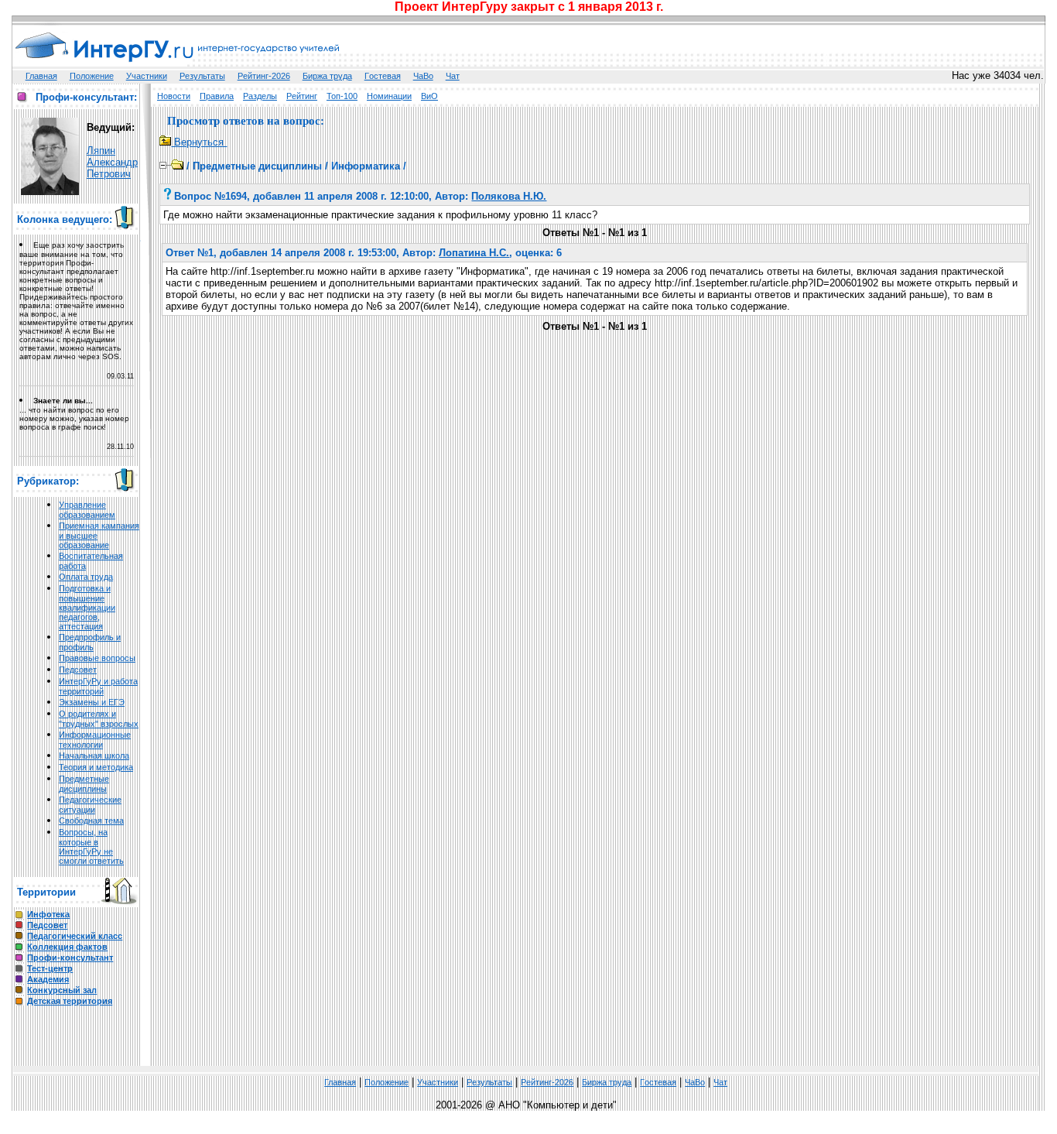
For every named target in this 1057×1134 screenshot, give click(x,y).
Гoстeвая (382, 76)
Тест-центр (50, 968)
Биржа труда (327, 76)
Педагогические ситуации (90, 804)
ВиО (429, 96)
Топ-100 (342, 96)
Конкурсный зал (62, 990)
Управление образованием (87, 509)
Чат (453, 76)
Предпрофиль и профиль (90, 642)
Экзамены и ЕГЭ (92, 702)
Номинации (389, 96)
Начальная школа (94, 755)
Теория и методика (96, 767)
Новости (173, 96)
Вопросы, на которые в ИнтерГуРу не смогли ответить (91, 846)
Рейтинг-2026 (264, 76)
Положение (92, 76)
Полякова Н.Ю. (508, 196)
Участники (146, 76)
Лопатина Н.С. (474, 253)
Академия (48, 979)
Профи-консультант (70, 957)
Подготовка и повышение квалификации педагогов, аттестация (87, 607)
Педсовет (78, 669)
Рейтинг (301, 96)
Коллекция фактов (67, 946)
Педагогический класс (74, 935)
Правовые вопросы (97, 658)
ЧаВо (423, 76)
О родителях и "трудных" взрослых (99, 718)
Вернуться (199, 142)
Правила (217, 96)
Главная (41, 76)
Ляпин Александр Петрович (112, 162)
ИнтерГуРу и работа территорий (98, 686)
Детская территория (69, 1001)
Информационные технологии (95, 739)
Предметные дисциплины (84, 783)
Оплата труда (86, 576)
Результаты (202, 76)
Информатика (365, 166)
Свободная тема (91, 820)
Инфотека (48, 914)
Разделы (260, 96)
